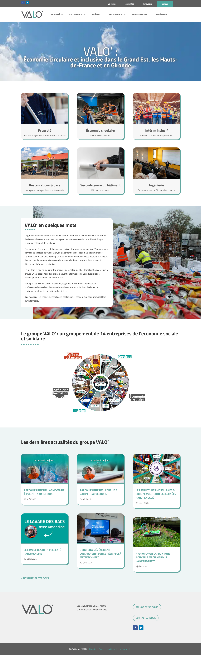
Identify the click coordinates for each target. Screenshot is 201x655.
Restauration (116, 14)
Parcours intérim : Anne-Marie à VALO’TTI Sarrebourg (44, 492)
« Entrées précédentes (61, 578)
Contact (165, 3)
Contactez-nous (146, 618)
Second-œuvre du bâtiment (100, 185)
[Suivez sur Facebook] (23, 2)
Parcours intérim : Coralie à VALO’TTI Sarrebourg (98, 492)
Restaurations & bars (44, 185)
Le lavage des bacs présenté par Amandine (42, 552)
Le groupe (112, 3)
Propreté (55, 14)
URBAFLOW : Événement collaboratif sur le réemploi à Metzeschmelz (100, 553)
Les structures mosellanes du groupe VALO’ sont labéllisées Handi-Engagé (156, 494)
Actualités (130, 3)
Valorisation (76, 14)
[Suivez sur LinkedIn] (27, 2)
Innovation (147, 3)
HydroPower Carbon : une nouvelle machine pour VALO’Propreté (153, 557)
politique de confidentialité (119, 649)
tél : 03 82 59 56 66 (147, 607)
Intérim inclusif (156, 130)
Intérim (96, 14)
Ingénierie (161, 14)
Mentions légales (97, 649)
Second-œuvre (139, 14)
